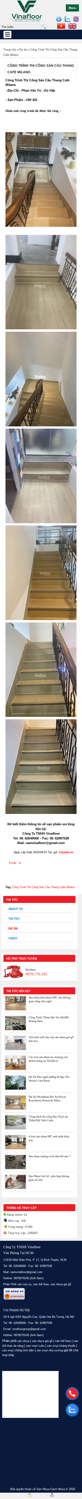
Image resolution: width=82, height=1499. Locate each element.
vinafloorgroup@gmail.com (29, 1329)
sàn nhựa (23, 1341)
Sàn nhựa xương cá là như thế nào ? (50, 1156)
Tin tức (14, 918)
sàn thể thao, (41, 1284)
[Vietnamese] (61, 26)
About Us (15, 909)
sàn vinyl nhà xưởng (50, 1350)
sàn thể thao (63, 1341)
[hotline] (72, 1393)
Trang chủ (9, 49)
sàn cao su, (24, 1284)
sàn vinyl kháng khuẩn (61, 1345)
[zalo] (72, 1409)
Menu (72, 8)
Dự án (23, 49)
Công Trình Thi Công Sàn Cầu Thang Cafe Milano (43, 887)
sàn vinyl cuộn (35, 1345)
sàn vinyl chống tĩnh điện (18, 1350)
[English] (72, 26)
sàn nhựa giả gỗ (61, 1284)
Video (12, 938)
